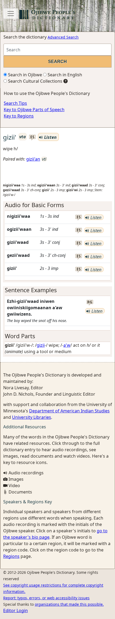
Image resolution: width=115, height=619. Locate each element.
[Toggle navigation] (10, 13)
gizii (41, 345)
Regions (11, 556)
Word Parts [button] (20, 336)
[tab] (57, 205)
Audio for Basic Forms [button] (34, 205)
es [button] (32, 137)
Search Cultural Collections (34, 81)
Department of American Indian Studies (69, 411)
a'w (66, 345)
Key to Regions (19, 116)
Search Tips (15, 103)
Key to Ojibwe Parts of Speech (34, 109)
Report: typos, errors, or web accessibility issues (46, 597)
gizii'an (33, 159)
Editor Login (15, 610)
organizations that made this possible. (69, 604)
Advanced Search (63, 37)
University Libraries (31, 417)
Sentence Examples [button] (31, 290)
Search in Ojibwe (24, 75)
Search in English (64, 75)
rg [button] (89, 302)
